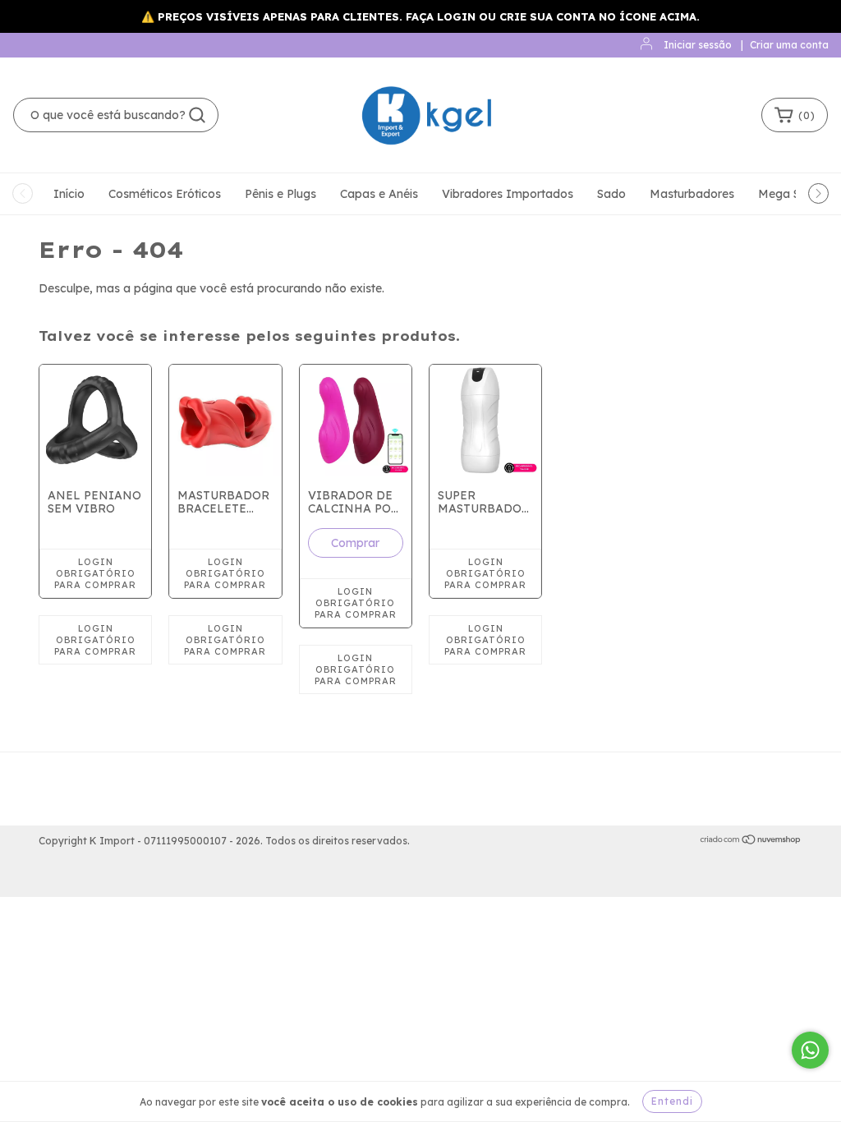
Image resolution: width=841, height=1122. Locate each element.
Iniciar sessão (698, 45)
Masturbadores (692, 193)
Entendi (672, 1101)
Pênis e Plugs (280, 193)
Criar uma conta (789, 45)
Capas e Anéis (379, 193)
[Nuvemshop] (751, 841)
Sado (611, 193)
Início (69, 193)
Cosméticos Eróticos (164, 193)
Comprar (355, 543)
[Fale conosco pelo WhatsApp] (810, 1050)
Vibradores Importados (507, 193)
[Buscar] (197, 115)
